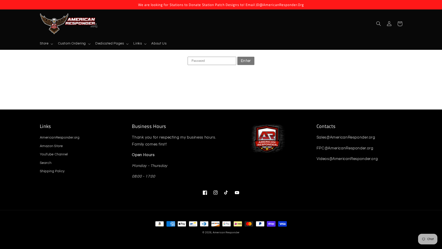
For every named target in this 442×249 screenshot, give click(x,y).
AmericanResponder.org (60, 137)
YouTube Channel (54, 154)
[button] (46, 44)
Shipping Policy (52, 171)
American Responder (226, 232)
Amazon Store (51, 146)
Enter (246, 61)
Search (46, 163)
